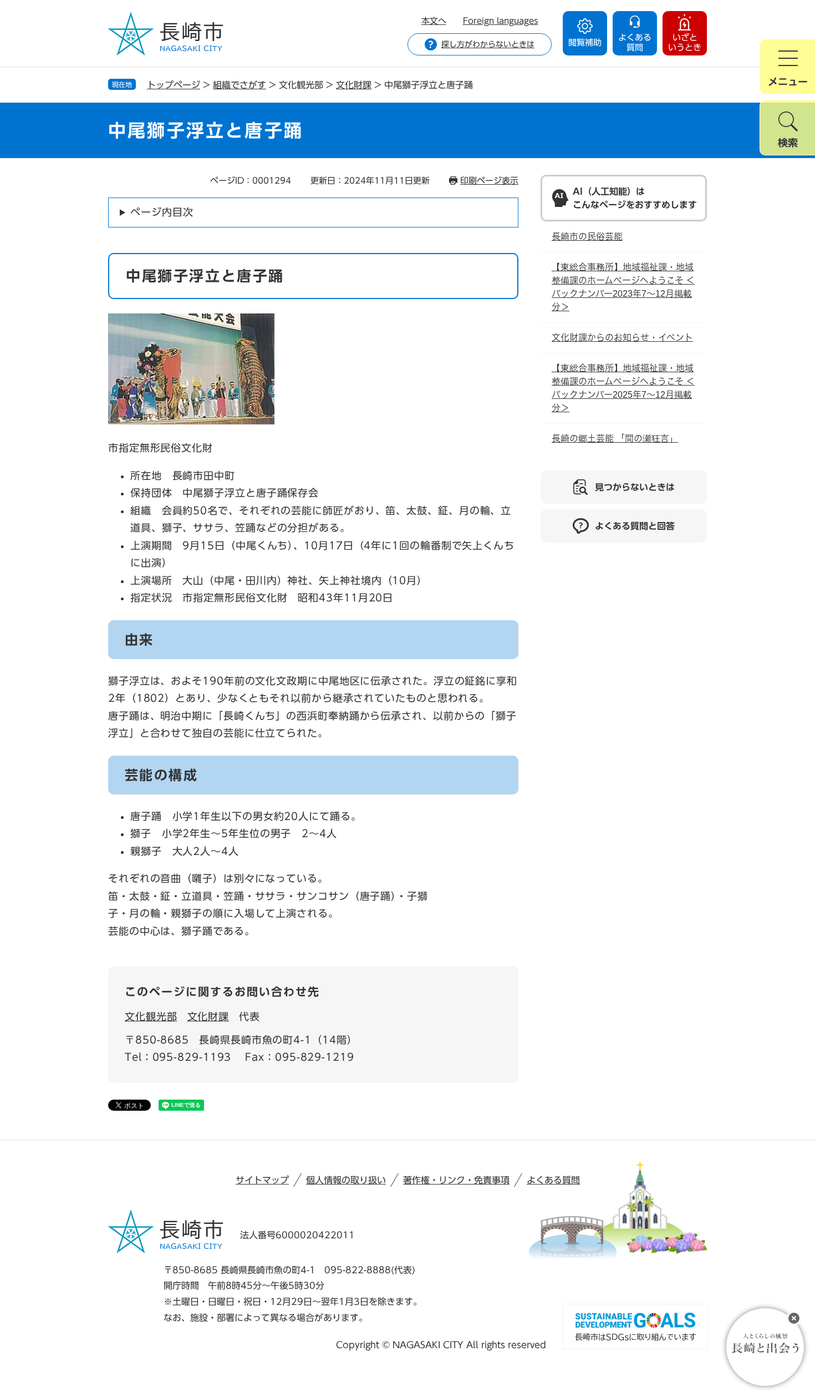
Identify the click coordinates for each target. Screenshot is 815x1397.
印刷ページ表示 (489, 180)
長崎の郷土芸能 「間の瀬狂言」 (615, 438)
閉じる (794, 1318)
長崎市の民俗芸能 (587, 236)
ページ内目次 (161, 212)
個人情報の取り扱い (346, 1180)
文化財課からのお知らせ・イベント (622, 337)
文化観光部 (151, 1016)
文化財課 (353, 84)
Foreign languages (500, 21)
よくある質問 (553, 1180)
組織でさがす (239, 84)
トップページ (173, 84)
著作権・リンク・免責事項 (456, 1180)
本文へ (433, 21)
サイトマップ (262, 1180)
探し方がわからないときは (487, 44)
